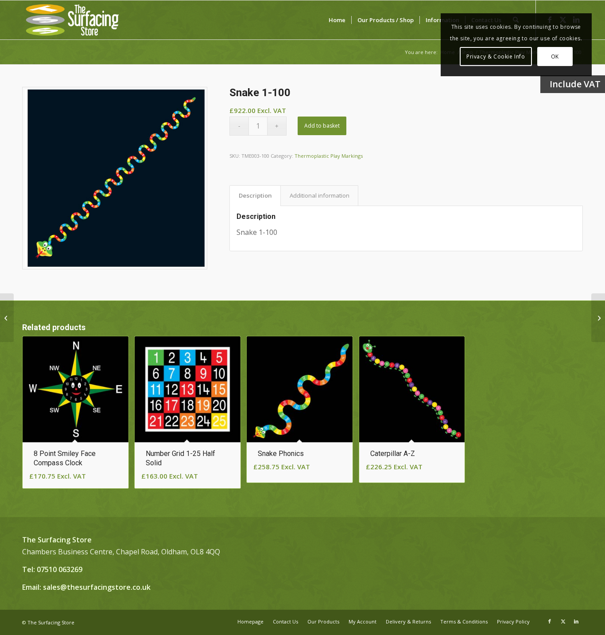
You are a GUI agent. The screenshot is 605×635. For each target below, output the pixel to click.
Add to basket (322, 125)
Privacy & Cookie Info (495, 56)
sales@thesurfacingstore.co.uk (97, 587)
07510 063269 (59, 569)
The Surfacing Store (50, 622)
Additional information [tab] (319, 195)
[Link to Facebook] (549, 621)
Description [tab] (255, 195)
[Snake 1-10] (7, 317)
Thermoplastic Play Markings (329, 155)
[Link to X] (563, 621)
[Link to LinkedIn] (576, 621)
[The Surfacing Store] (72, 19)
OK (555, 56)
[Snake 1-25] (598, 317)
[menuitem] (337, 19)
